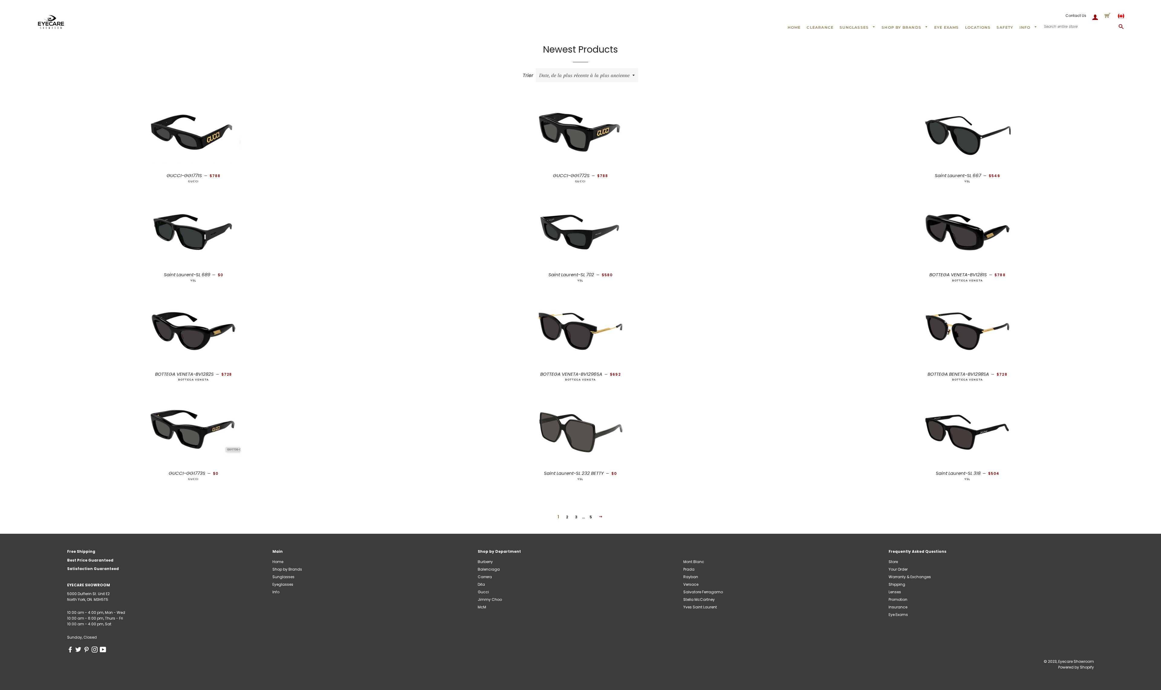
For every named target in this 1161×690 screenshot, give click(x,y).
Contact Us (1075, 15)
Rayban (690, 576)
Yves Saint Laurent (700, 607)
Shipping (897, 584)
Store (893, 561)
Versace (690, 584)
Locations (978, 27)
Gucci (483, 591)
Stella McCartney (699, 599)
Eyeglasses (282, 584)
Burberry (485, 561)
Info (1026, 27)
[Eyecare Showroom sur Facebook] (71, 650)
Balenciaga (489, 569)
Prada (688, 569)
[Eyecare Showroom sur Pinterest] (87, 650)
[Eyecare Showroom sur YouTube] (103, 650)
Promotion (898, 599)
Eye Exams (946, 27)
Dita (481, 584)
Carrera (485, 576)
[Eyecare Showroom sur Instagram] (96, 650)
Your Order (898, 569)
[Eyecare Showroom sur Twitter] (79, 650)
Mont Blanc (693, 561)
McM (482, 607)
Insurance (898, 607)
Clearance (820, 27)
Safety (1005, 27)
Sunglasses (855, 27)
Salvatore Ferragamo (703, 591)
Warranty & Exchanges (910, 576)
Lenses (895, 591)
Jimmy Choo (490, 599)
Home (794, 27)
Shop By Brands (902, 27)
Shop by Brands (287, 569)
